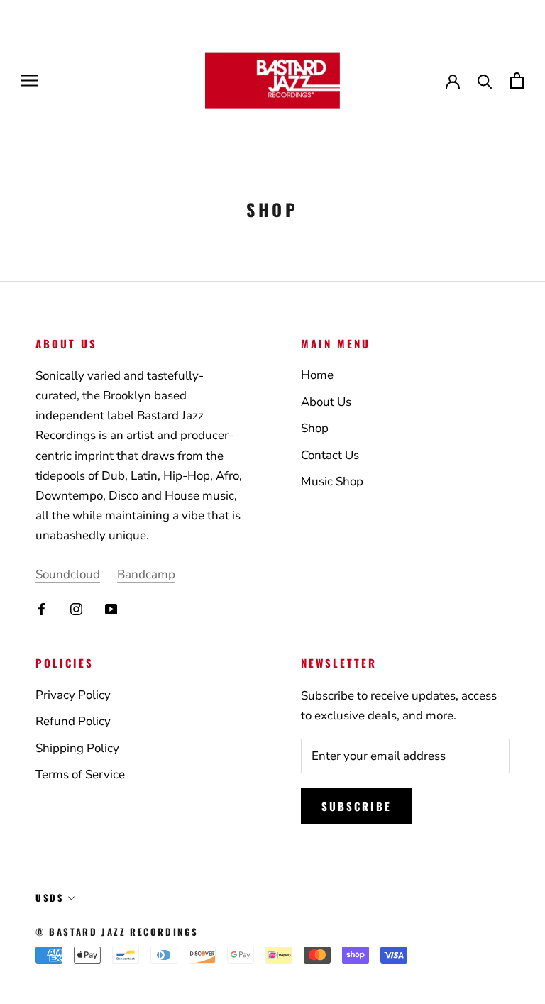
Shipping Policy (77, 748)
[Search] (485, 80)
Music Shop (332, 481)
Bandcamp (146, 574)
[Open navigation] (29, 80)
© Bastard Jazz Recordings (117, 932)
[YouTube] (111, 609)
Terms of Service (80, 774)
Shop (315, 428)
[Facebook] (41, 609)
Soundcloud (67, 574)
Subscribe (356, 806)
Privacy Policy (73, 695)
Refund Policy (73, 721)
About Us (326, 402)
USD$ (49, 897)
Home (317, 375)
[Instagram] (76, 609)
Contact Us (330, 455)
